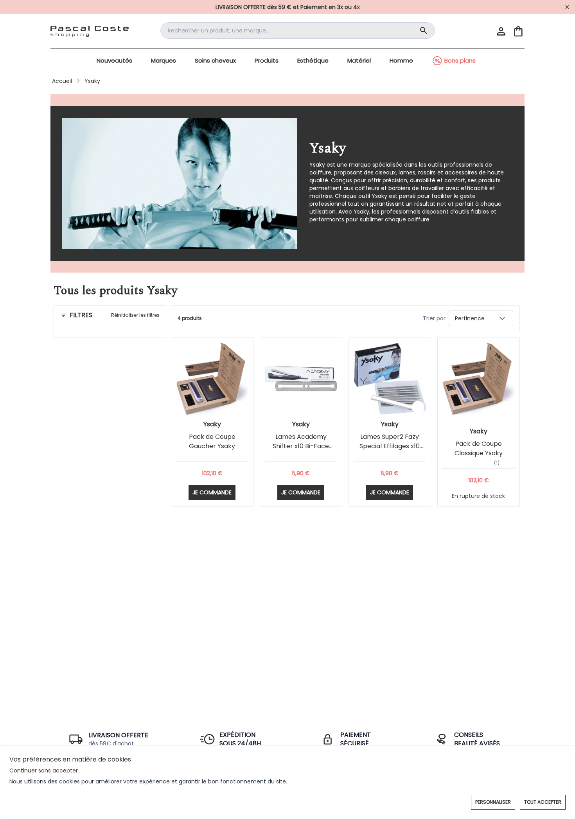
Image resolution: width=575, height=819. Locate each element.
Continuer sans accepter (43, 770)
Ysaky (92, 81)
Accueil (62, 81)
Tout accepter (542, 802)
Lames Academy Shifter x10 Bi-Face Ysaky (301, 446)
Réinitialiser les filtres (135, 315)
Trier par (434, 318)
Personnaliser (493, 802)
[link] (287, 7)
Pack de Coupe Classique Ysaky (479, 448)
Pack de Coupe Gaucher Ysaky (212, 441)
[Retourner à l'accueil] (89, 31)
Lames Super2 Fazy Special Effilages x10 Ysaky (389, 446)
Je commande (212, 492)
